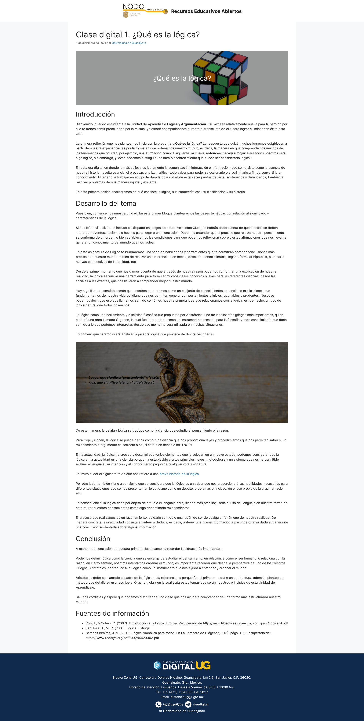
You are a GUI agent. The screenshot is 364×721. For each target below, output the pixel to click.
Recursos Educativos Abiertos (206, 11)
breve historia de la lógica (179, 474)
